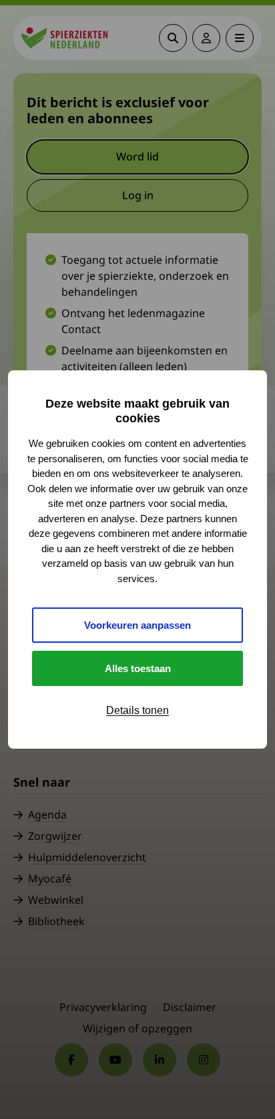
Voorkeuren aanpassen (137, 625)
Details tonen (137, 710)
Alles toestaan (138, 668)
